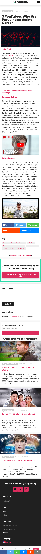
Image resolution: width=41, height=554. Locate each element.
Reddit (7, 230)
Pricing (6, 515)
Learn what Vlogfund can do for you (20, 275)
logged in (15, 316)
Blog (6, 532)
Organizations (9, 529)
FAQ (5, 512)
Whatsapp (33, 225)
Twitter (20, 225)
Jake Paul (11, 56)
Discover (7, 521)
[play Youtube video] (20, 145)
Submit (8, 304)
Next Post (27, 255)
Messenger (27, 230)
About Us (7, 497)
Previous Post (15, 255)
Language (7, 539)
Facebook (8, 225)
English (8, 542)
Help (5, 507)
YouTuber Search (10, 526)
